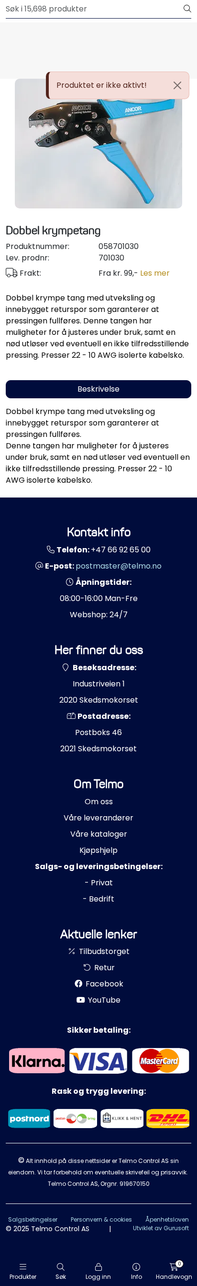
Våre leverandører (98, 817)
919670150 (135, 1184)
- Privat (99, 882)
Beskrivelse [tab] (98, 389)
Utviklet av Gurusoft (161, 1228)
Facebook (103, 983)
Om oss (99, 801)
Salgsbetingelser (32, 1219)
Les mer (155, 273)
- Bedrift (98, 898)
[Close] (177, 85)
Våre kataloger (98, 834)
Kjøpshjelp (98, 850)
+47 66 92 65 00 (121, 549)
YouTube (103, 1000)
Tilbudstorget (103, 951)
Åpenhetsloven (167, 1219)
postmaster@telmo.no (119, 565)
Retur (103, 967)
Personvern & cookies (101, 1219)
